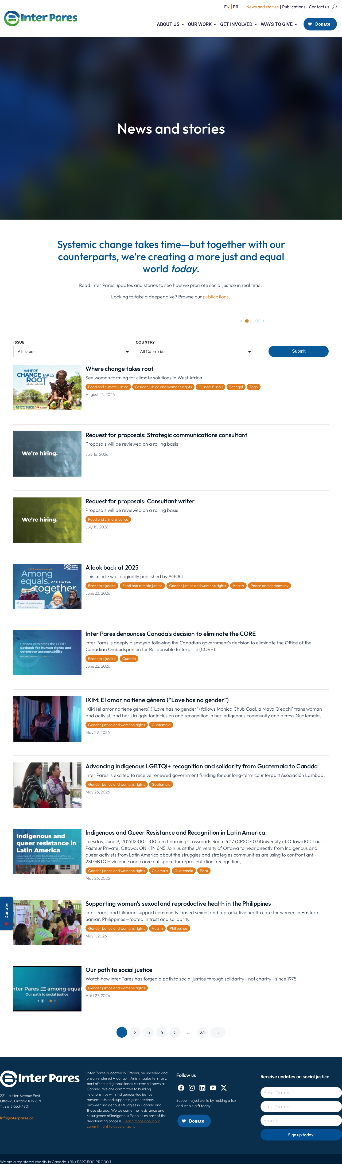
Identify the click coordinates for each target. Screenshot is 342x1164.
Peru (204, 870)
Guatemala (161, 724)
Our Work (200, 24)
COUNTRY (146, 342)
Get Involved (236, 24)
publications (216, 297)
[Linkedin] (202, 1087)
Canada (129, 658)
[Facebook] (181, 1087)
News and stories (262, 6)
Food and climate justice (108, 386)
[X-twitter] (223, 1087)
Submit (298, 351)
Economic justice (102, 585)
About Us (168, 24)
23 (202, 1032)
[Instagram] (191, 1087)
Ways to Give (277, 24)
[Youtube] (213, 1087)
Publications (293, 6)
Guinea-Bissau (211, 386)
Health (238, 585)
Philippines (179, 928)
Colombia (160, 870)
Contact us (319, 6)
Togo (254, 386)
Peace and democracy (269, 585)
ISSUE (19, 342)
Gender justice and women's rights (163, 386)
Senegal (236, 386)
